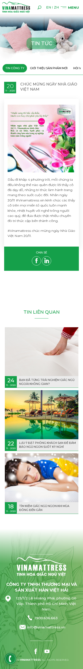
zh (56, 7)
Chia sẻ (41, 252)
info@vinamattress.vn (46, 627)
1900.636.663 (46, 618)
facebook (36, 651)
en (48, 7)
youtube (47, 651)
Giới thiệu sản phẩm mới (49, 68)
